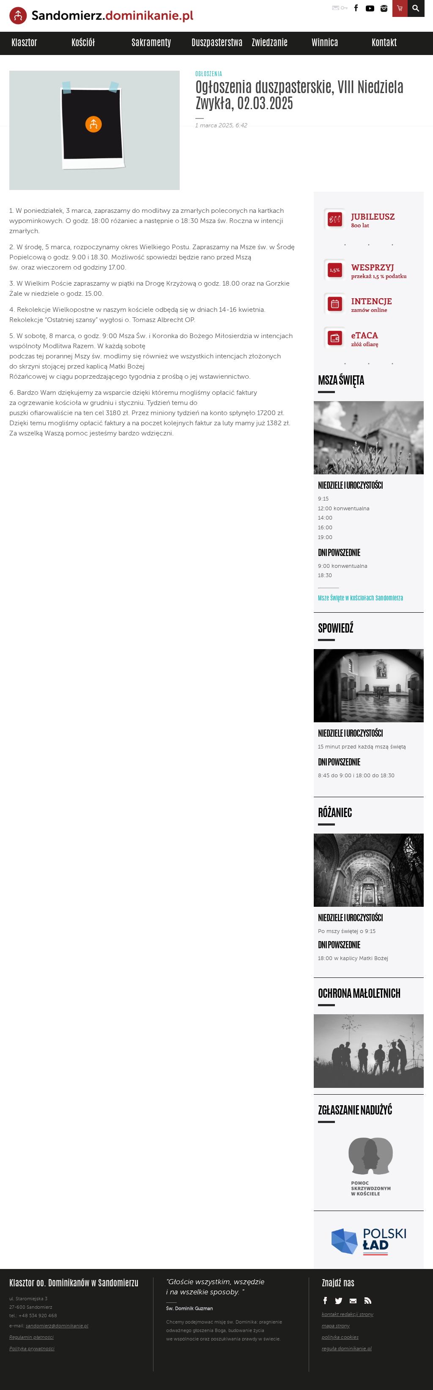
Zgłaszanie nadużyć (355, 1111)
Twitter (338, 1300)
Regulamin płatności (31, 1337)
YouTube (370, 8)
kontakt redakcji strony (347, 1314)
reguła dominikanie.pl (347, 1348)
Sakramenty (151, 43)
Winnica (325, 43)
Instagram (384, 8)
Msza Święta (341, 381)
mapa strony (336, 1326)
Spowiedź (335, 629)
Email (353, 1300)
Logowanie (344, 8)
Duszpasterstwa (217, 43)
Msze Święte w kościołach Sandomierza (360, 599)
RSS (367, 1300)
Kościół (83, 43)
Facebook (356, 8)
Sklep (399, 8)
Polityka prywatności (32, 1349)
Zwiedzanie (270, 43)
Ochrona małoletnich (359, 994)
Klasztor (24, 43)
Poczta (336, 8)
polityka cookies (340, 1337)
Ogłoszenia (208, 74)
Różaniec (335, 814)
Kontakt (384, 43)
